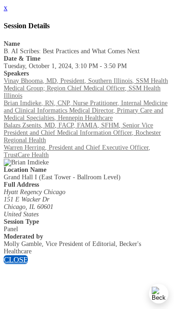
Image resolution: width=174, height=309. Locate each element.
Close (16, 259)
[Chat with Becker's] (158, 293)
